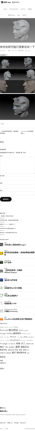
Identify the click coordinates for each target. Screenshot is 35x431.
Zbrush (28, 50)
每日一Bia (4, 346)
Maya (8, 337)
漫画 (17, 346)
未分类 (22, 50)
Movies (13, 336)
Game (21, 330)
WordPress (32, 428)
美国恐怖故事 (11, 350)
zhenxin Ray (14, 50)
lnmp (5, 337)
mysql (18, 337)
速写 (14, 352)
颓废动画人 (16, 2)
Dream (16, 327)
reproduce (31, 337)
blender (2, 327)
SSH (8, 340)
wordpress (11, 343)
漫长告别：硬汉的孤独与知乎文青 (8, 232)
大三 (23, 343)
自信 (20, 350)
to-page (3, 343)
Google (3, 333)
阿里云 (28, 353)
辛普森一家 (3, 353)
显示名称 (2, 175)
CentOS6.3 (11, 327)
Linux (1, 337)
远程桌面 (8, 353)
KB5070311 (29, 333)
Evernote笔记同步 (9, 330)
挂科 (32, 343)
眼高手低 (3, 350)
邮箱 (1, 183)
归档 (1, 361)
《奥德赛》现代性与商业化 (6, 216)
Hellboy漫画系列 (14, 333)
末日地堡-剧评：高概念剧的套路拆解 (9, 220)
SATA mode (2, 340)
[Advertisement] (17, 387)
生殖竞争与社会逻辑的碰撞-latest (8, 228)
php (25, 336)
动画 (18, 343)
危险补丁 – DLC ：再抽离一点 (7, 224)
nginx (21, 337)
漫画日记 (25, 346)
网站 (1, 190)
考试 (16, 350)
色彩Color (26, 350)
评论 (1, 156)
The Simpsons (29, 340)
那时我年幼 (21, 352)
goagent (26, 330)
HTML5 (24, 333)
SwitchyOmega (23, 340)
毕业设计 (11, 347)
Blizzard (6, 327)
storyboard (14, 339)
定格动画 (28, 343)
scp (5, 340)
